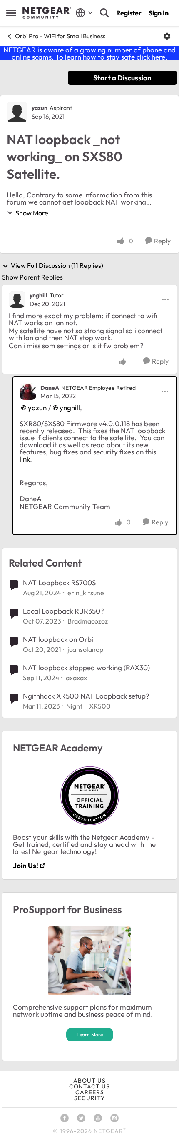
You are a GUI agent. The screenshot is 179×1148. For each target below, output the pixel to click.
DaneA (49, 388)
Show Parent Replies (32, 277)
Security (89, 1098)
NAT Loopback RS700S (59, 582)
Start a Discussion (122, 77)
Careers (89, 1092)
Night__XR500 (88, 706)
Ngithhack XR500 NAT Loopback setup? (86, 695)
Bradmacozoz (87, 621)
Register (129, 13)
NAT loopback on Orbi (58, 639)
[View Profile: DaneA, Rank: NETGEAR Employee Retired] (28, 391)
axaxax (76, 677)
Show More (31, 213)
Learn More (90, 1034)
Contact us (89, 1086)
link (25, 458)
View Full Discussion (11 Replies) (57, 266)
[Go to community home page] (46, 13)
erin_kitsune (85, 592)
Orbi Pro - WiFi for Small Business (60, 36)
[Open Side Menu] (11, 13)
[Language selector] (84, 13)
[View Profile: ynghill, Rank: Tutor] (17, 299)
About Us (89, 1080)
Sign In (159, 13)
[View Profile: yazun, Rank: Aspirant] (17, 112)
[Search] (104, 13)
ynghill (38, 295)
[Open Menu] (167, 36)
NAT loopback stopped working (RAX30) (86, 667)
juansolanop (85, 649)
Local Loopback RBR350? (63, 610)
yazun (39, 108)
